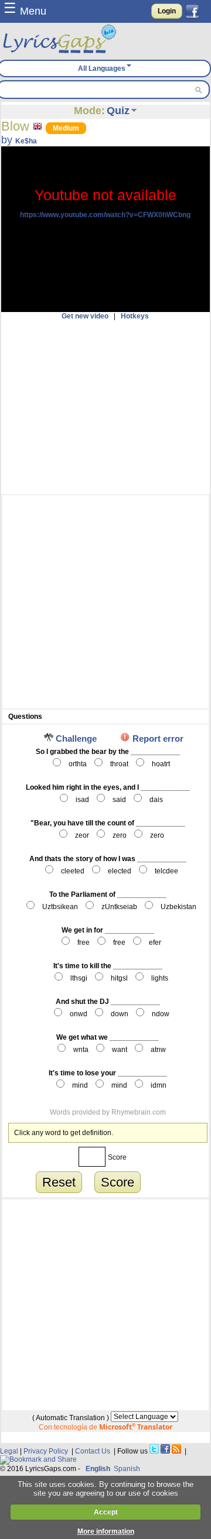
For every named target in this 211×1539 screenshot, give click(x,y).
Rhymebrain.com (138, 1112)
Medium (66, 128)
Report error (157, 738)
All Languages (101, 68)
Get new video (85, 316)
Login (167, 11)
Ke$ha (26, 141)
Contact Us (92, 1451)
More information (105, 1531)
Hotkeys (135, 316)
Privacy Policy (45, 1451)
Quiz (118, 110)
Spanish (127, 1469)
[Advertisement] (105, 407)
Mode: (89, 110)
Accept (106, 1512)
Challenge (76, 738)
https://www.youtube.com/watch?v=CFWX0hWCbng (105, 215)
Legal (9, 1451)
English (98, 1469)
